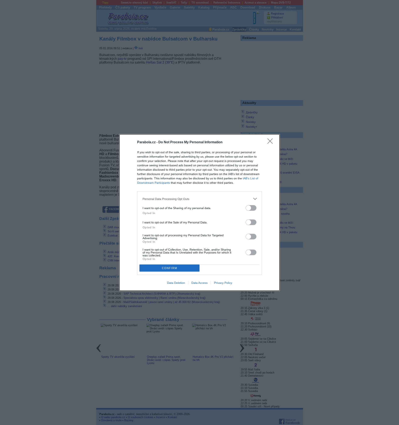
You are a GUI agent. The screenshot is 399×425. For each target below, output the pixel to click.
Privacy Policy (223, 282)
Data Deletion (176, 282)
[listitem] (199, 199)
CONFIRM (169, 268)
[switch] (251, 208)
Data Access (199, 282)
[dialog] (199, 212)
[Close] (271, 142)
